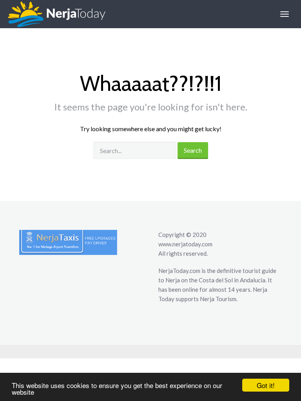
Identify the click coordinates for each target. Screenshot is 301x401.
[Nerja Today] (52, 14)
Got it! (266, 385)
